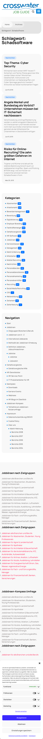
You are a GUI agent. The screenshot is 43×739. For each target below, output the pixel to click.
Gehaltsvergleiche (14, 232)
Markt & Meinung (13, 252)
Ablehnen (21, 724)
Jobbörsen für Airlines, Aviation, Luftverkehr (20, 503)
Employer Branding (14, 223)
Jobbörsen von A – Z (16, 335)
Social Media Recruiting (16, 288)
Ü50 (8, 292)
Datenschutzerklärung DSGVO (18, 736)
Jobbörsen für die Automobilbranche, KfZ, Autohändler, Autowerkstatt (20, 499)
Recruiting (11, 284)
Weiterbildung (12, 296)
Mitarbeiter (11, 256)
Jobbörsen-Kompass (15, 403)
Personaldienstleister (15, 272)
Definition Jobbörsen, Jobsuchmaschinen (17, 348)
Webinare (12, 395)
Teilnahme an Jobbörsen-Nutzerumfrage (18, 408)
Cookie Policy (13, 421)
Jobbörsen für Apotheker (12, 491)
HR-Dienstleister (13, 372)
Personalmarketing (14, 276)
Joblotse (11, 353)
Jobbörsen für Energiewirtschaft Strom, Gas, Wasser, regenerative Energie (21, 511)
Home (7, 24)
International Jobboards (18, 339)
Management (12, 248)
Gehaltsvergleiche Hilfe (17, 368)
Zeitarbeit (11, 300)
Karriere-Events (14, 391)
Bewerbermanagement (16, 211)
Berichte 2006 (17, 440)
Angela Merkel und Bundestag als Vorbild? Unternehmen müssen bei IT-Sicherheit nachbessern (21, 109)
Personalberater (13, 268)
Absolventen (12, 203)
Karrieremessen (13, 244)
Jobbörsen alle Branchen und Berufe (17, 478)
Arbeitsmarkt (12, 207)
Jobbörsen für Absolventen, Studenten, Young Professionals (19, 483)
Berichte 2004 (17, 448)
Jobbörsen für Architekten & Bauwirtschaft (20, 494)
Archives (18, 24)
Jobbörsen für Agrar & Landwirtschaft (18, 487)
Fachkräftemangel (14, 227)
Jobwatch (14, 361)
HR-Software (12, 236)
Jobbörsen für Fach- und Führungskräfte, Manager (19, 516)
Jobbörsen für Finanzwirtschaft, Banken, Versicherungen (19, 522)
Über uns (12, 425)
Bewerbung (11, 215)
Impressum (32, 736)
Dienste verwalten (21, 711)
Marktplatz (11, 384)
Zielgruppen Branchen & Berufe (20, 331)
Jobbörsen (11, 240)
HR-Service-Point (15, 376)
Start (9, 323)
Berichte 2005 (17, 444)
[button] (39, 663)
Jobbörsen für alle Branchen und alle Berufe (20, 654)
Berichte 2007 (17, 436)
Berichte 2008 (17, 432)
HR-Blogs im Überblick (17, 399)
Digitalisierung (13, 219)
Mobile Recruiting (14, 260)
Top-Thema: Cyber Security (16, 64)
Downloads (12, 387)
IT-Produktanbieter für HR (18, 380)
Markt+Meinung (16, 428)
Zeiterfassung (12, 304)
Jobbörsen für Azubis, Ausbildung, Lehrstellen (21, 507)
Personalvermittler (14, 280)
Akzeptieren (21, 718)
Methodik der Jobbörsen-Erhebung (22, 343)
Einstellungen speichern (21, 730)
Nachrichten (10, 58)
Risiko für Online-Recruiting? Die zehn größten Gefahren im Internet (18, 154)
